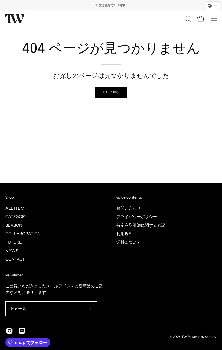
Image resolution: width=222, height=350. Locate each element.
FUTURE (13, 242)
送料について (128, 242)
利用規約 (124, 233)
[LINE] (22, 331)
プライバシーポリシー (136, 216)
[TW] (14, 18)
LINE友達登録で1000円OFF (111, 5)
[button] (187, 18)
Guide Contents (129, 197)
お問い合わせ (128, 208)
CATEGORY (16, 216)
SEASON (13, 225)
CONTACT (15, 259)
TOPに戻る (111, 92)
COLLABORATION (23, 233)
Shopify (210, 337)
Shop (9, 197)
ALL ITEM (14, 208)
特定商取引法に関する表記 (140, 225)
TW (184, 337)
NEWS (11, 250)
